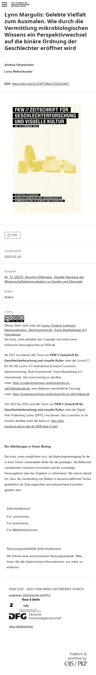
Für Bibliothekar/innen (22, 530)
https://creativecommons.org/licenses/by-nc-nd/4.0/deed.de (51, 394)
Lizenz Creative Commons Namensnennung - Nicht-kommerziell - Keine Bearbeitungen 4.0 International (45, 330)
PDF (14, 235)
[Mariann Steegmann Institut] (33, 600)
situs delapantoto (21, 626)
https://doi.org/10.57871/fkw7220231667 (40, 83)
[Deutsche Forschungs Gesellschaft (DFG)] (38, 619)
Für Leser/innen (18, 516)
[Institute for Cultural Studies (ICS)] (28, 611)
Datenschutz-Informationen (45, 561)
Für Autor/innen (18, 523)
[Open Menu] (4, 4)
